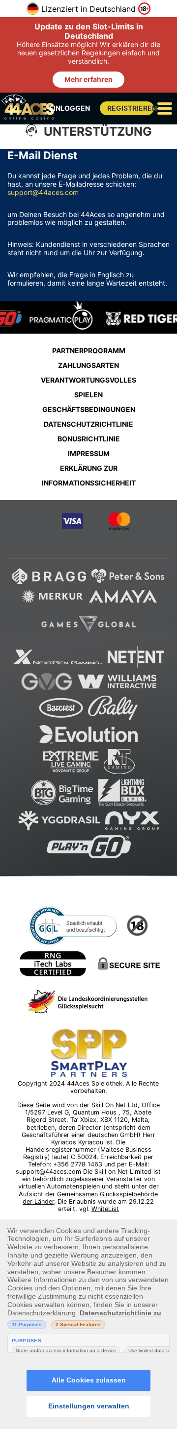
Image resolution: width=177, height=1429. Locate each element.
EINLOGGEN (69, 108)
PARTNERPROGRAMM (88, 350)
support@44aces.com (43, 192)
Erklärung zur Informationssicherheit (89, 475)
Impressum (89, 453)
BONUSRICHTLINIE (89, 439)
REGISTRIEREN (130, 108)
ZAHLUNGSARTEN (88, 365)
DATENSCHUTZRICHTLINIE (88, 424)
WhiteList (105, 1208)
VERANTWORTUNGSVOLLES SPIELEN (88, 387)
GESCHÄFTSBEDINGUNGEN (88, 409)
